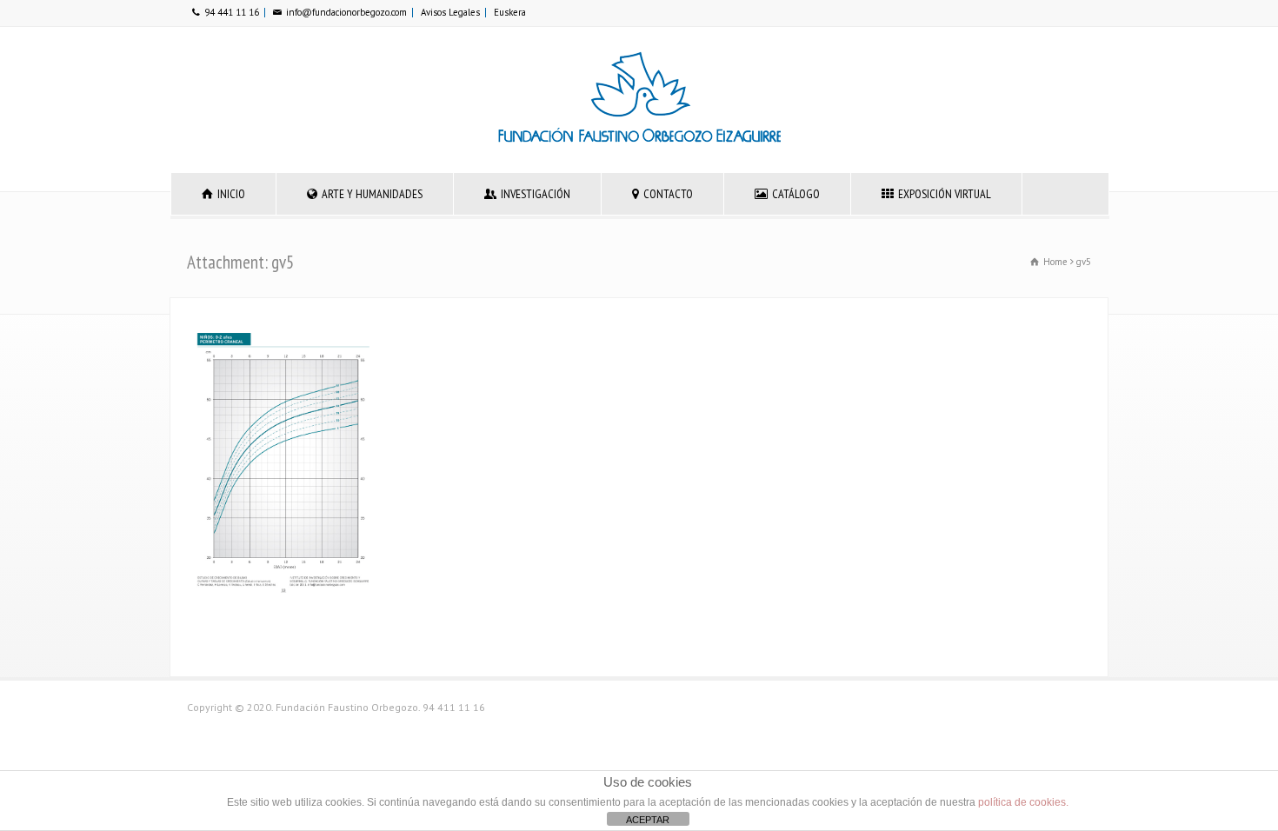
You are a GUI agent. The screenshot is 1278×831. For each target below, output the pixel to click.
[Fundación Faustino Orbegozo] (639, 139)
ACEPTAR (647, 819)
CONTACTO (668, 194)
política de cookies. (1023, 802)
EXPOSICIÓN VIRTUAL (944, 194)
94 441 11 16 (231, 12)
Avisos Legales (450, 12)
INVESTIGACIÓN (535, 194)
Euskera (510, 12)
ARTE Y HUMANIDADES (372, 194)
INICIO (231, 194)
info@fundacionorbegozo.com (346, 12)
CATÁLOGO (796, 194)
